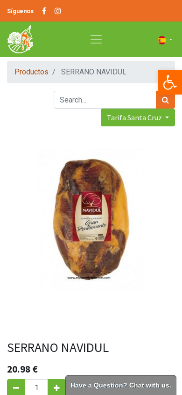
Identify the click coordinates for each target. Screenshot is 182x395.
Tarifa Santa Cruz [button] (135, 117)
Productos (31, 71)
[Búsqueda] (165, 100)
